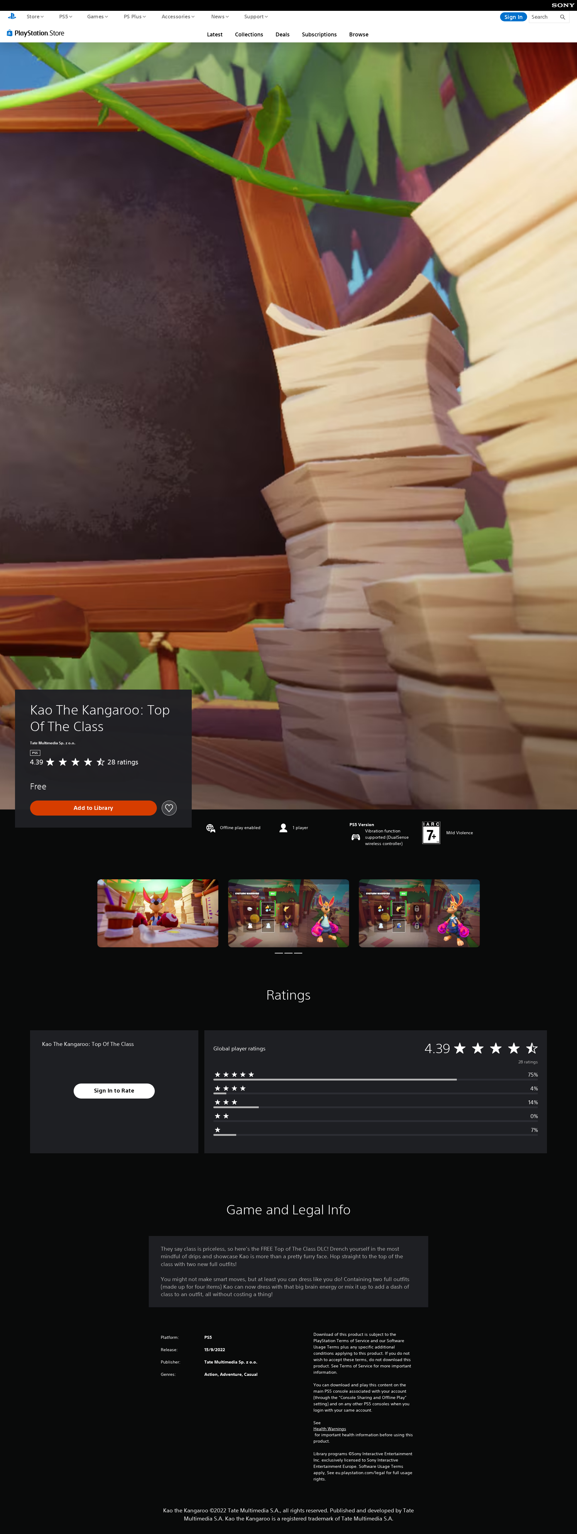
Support (254, 16)
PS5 (63, 16)
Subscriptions (319, 34)
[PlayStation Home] (12, 17)
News (218, 16)
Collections (249, 34)
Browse (358, 34)
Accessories (175, 16)
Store (32, 16)
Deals (283, 34)
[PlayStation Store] (37, 33)
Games (95, 16)
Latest (215, 34)
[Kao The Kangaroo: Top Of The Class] (157, 913)
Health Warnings (329, 1428)
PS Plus (133, 16)
